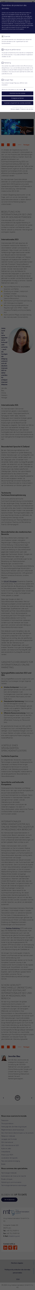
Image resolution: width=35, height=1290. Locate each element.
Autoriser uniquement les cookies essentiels (17, 103)
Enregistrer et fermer (17, 98)
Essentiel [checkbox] (7, 36)
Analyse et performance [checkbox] (12, 49)
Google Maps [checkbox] (8, 80)
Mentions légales (15, 109)
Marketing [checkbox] (7, 63)
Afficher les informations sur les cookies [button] (12, 89)
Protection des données (26, 109)
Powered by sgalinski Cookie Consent (22, 107)
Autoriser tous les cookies (17, 93)
